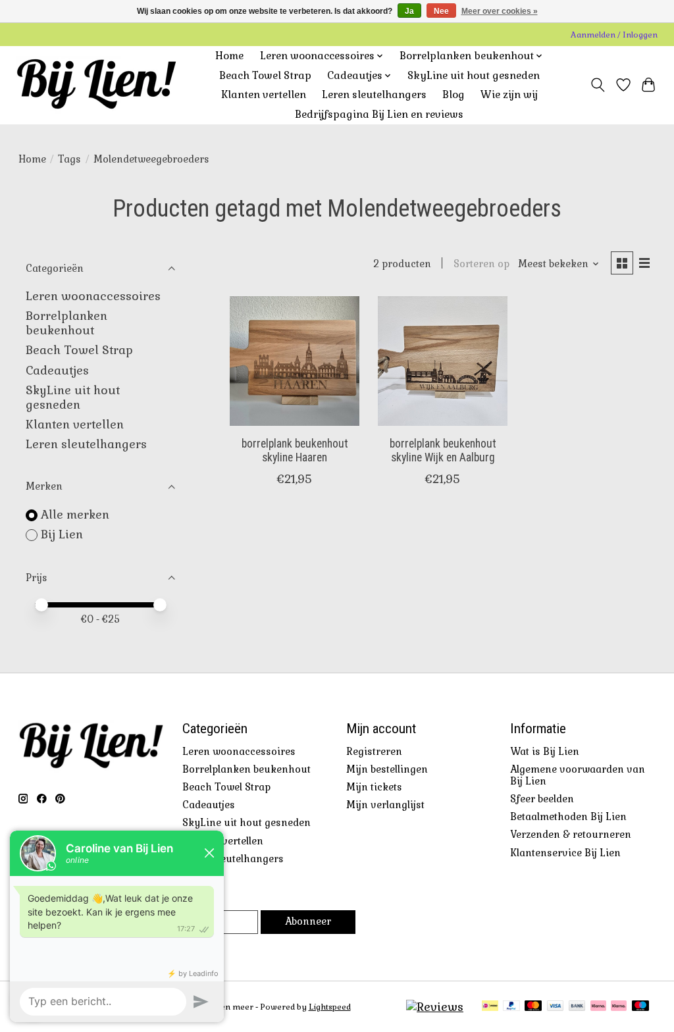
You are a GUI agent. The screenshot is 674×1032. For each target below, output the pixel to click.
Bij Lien (62, 534)
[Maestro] (640, 1007)
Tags (69, 159)
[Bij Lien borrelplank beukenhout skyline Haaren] (294, 361)
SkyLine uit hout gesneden (473, 75)
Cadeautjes (57, 370)
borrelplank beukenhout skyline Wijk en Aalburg (443, 450)
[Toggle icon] (597, 85)
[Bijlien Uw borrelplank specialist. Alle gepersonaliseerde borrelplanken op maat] (96, 85)
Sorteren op (481, 264)
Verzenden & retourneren (570, 834)
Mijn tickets (374, 787)
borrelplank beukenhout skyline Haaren (295, 450)
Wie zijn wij (509, 94)
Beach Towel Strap (265, 75)
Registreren (374, 752)
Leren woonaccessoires (93, 296)
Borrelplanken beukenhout (66, 323)
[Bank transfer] (577, 1007)
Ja (409, 11)
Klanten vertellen (263, 94)
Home (229, 56)
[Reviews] (434, 1007)
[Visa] (555, 1007)
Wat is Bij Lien (544, 752)
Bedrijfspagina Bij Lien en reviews (379, 114)
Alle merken (75, 514)
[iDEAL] (490, 1007)
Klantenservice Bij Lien (565, 853)
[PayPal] (511, 1007)
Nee (441, 11)
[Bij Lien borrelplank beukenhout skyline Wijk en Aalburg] (442, 361)
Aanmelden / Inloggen (614, 35)
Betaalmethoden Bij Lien (568, 817)
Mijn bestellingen (387, 769)
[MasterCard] (533, 1007)
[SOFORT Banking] (598, 1007)
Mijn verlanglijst (385, 805)
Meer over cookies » (499, 11)
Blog (453, 94)
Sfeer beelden (542, 799)
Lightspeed (330, 1007)
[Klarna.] (619, 1007)
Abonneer (308, 921)
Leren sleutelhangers (374, 94)
